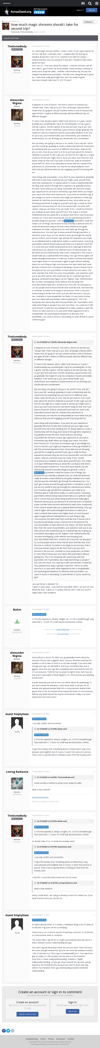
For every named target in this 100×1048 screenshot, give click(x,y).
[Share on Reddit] (12, 1030)
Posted (41, 46)
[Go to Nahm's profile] (17, 621)
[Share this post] (94, 46)
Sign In (80, 10)
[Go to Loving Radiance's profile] (17, 783)
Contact (70, 1039)
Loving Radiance (17, 771)
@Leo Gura (68, 221)
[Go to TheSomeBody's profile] (5, 26)
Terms (43, 1039)
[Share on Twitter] (8, 1031)
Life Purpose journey (40, 797)
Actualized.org (32, 1039)
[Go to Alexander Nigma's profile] (17, 115)
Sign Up (92, 10)
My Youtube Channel (63, 634)
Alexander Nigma (17, 101)
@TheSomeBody (39, 614)
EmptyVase (62, 847)
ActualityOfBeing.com (63, 629)
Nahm (17, 609)
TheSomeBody (26, 32)
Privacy (51, 1039)
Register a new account (27, 1014)
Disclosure (60, 1039)
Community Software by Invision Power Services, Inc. (50, 1044)
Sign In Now (72, 1011)
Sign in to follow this (11, 21)
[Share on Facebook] (4, 1031)
